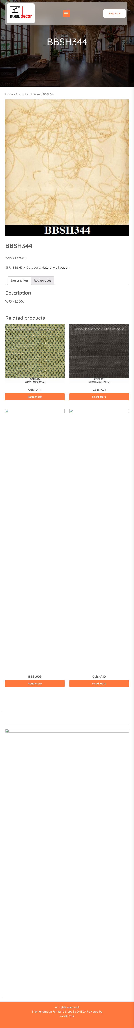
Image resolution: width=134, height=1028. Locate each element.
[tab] (19, 280)
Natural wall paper (28, 94)
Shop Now (114, 13)
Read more (35, 396)
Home (9, 94)
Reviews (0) (42, 281)
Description (19, 281)
